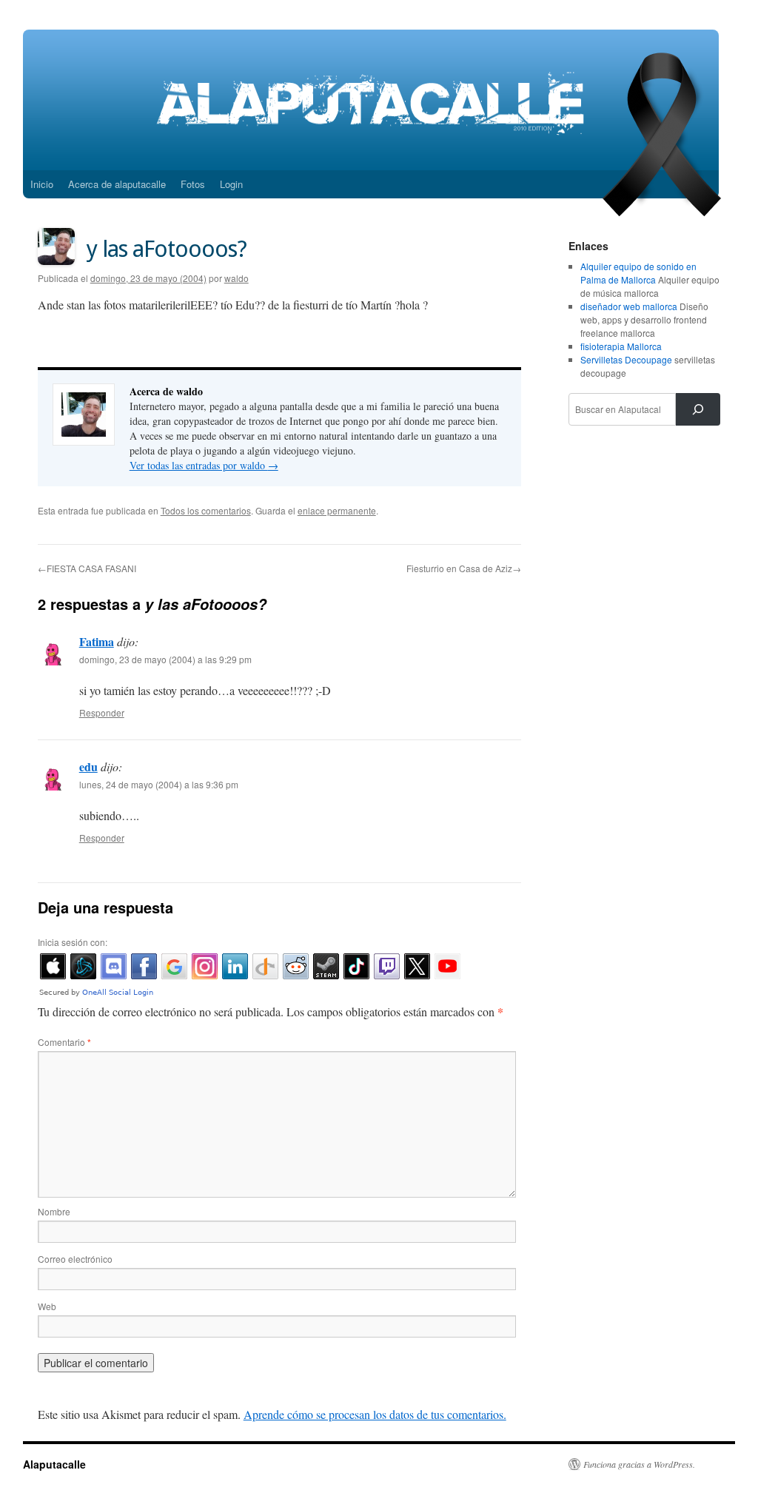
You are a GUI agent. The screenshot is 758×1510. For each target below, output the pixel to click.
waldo (236, 278)
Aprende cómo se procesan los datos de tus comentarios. (375, 1414)
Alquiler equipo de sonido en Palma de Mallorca (638, 273)
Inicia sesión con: (72, 942)
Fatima (96, 641)
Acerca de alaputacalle (117, 184)
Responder (101, 712)
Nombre (54, 1211)
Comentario (64, 1042)
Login (231, 184)
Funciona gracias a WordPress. (639, 1464)
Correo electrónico (75, 1258)
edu (88, 766)
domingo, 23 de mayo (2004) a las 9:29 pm (165, 659)
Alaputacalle (54, 1464)
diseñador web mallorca (628, 306)
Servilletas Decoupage (626, 359)
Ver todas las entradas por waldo (204, 465)
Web (47, 1306)
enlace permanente (337, 510)
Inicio (41, 184)
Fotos (193, 184)
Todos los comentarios (206, 510)
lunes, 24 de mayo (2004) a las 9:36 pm (158, 784)
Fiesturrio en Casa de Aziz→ (463, 568)
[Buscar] (698, 409)
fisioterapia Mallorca (621, 346)
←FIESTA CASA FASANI (87, 568)
